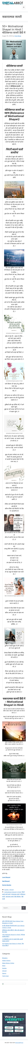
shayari (11, 889)
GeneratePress (19, 1042)
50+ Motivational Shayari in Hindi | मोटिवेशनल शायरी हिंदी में (13, 29)
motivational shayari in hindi (12, 892)
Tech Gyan (5, 976)
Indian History (6, 960)
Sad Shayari (6, 881)
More (3, 965)
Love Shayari (6, 877)
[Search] (24, 908)
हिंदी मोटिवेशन (17, 896)
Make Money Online (8, 963)
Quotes (6, 889)
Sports (4, 973)
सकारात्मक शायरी (10, 896)
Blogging (4, 958)
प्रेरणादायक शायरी (15, 894)
